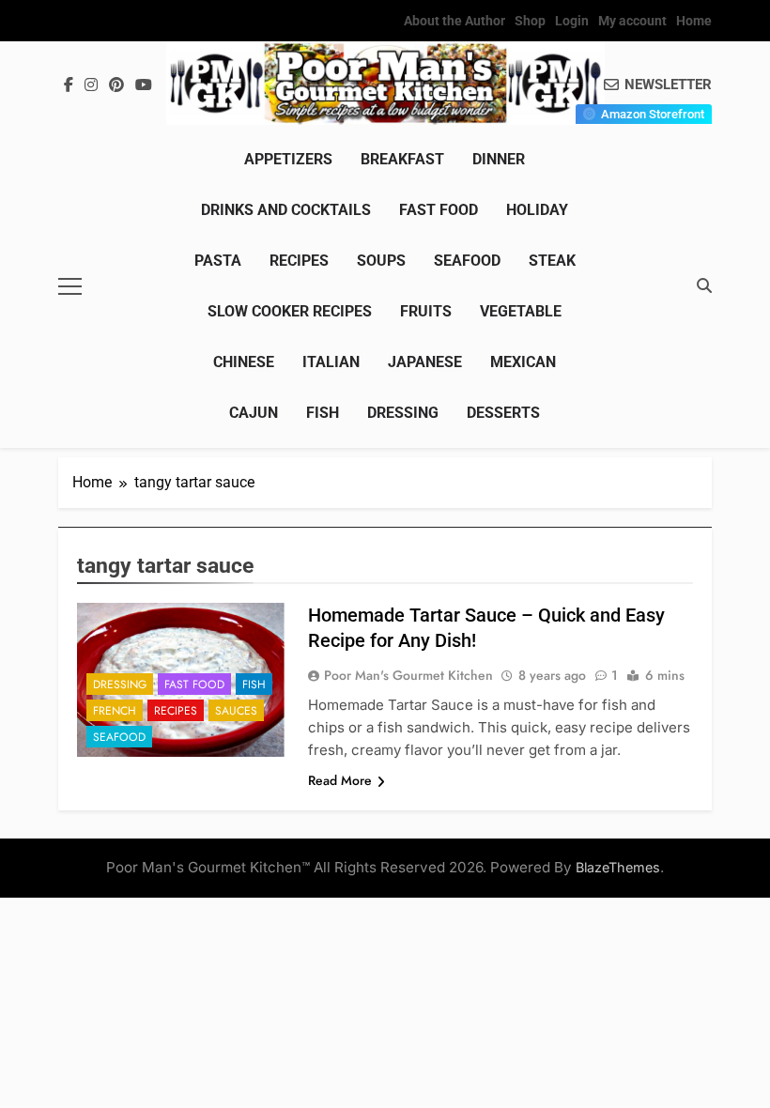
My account (632, 20)
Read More (340, 780)
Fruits (426, 311)
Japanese (425, 362)
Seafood (467, 260)
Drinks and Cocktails (286, 210)
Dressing (403, 413)
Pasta (217, 260)
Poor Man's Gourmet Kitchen (408, 675)
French (114, 710)
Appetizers (288, 159)
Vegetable (521, 311)
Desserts (503, 413)
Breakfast (402, 159)
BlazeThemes (618, 867)
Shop (530, 20)
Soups (381, 260)
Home (694, 20)
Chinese (243, 362)
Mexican (523, 362)
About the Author (454, 20)
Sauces (236, 710)
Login (572, 20)
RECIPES (299, 260)
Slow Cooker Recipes (290, 311)
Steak (552, 260)
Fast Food (438, 210)
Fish (322, 413)
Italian (331, 362)
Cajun (253, 413)
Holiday (537, 210)
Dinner (498, 159)
